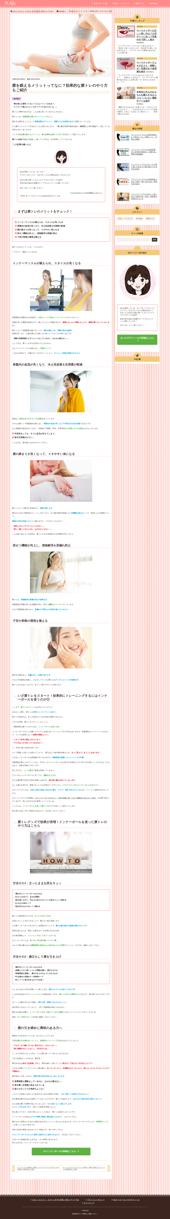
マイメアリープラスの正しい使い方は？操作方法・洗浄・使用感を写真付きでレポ (144, 196)
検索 (154, 240)
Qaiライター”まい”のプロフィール (126, 1200)
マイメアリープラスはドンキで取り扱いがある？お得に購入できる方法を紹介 (144, 166)
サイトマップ (89, 1203)
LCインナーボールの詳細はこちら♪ (60, 1151)
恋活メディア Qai (100, 3)
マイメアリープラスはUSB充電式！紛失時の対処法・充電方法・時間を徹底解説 (144, 152)
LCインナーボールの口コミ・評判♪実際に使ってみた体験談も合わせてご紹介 (65, 798)
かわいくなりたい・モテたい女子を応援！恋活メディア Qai (55, 1200)
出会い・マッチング (121, 3)
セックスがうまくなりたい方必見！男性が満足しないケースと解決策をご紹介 (84, 1168)
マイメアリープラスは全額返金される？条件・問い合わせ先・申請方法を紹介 (144, 181)
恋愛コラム (140, 3)
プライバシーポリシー (96, 1200)
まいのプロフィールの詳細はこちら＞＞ (86, 193)
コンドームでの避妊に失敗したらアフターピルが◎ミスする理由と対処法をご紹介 (38, 1168)
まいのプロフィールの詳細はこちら (137, 338)
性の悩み (154, 3)
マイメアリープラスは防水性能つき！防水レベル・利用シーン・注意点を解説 (144, 137)
